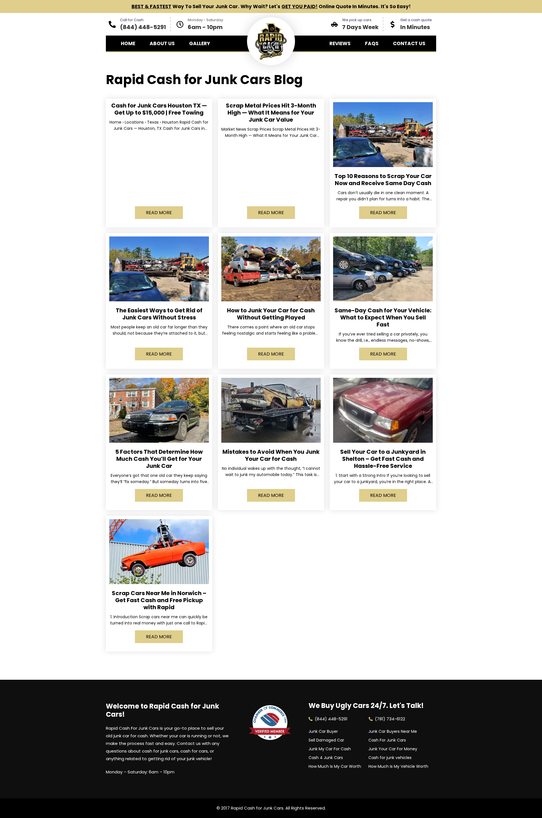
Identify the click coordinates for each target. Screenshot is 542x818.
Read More (159, 212)
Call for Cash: (132, 20)
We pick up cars (356, 20)
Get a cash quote (416, 20)
